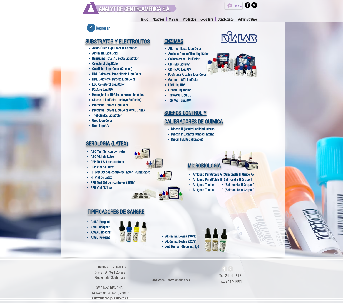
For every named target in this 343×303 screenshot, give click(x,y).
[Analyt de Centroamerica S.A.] (230, 269)
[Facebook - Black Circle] (247, 5)
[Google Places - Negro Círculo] (254, 5)
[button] (189, 19)
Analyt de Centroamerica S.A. (171, 280)
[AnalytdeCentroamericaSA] (224, 269)
